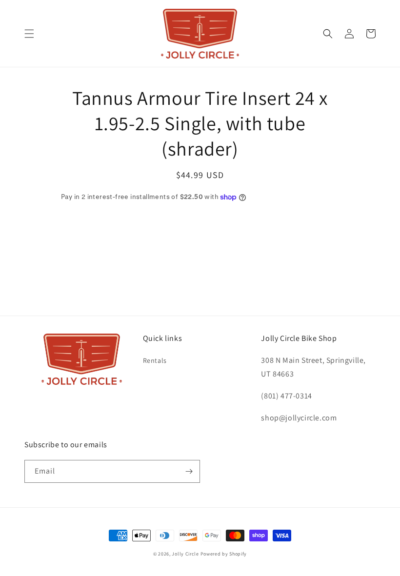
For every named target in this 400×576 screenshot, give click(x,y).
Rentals (155, 360)
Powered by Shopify (223, 554)
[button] (29, 33)
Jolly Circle (185, 554)
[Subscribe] (189, 471)
